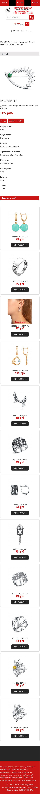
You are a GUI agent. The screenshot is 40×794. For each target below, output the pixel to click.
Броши (31, 42)
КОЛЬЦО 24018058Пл (20, 638)
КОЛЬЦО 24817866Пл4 (19, 683)
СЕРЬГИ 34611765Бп (20, 237)
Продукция (23, 42)
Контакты (35, 2)
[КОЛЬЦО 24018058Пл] (20, 623)
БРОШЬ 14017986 (20, 549)
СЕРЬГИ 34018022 (20, 504)
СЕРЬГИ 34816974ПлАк (20, 326)
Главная (14, 42)
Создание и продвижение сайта (14, 787)
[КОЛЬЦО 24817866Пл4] (20, 668)
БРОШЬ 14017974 (20, 415)
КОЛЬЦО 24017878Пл (20, 594)
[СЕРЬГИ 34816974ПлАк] (20, 311)
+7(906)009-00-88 (22, 31)
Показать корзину (27, 24)
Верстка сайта (12, 790)
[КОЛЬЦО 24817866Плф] (20, 713)
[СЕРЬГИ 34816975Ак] (20, 356)
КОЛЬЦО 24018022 (20, 460)
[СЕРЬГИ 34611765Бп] (20, 222)
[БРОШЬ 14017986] (20, 534)
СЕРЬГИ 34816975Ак (20, 371)
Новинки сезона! (9, 198)
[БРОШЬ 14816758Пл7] (20, 78)
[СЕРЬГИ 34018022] (20, 490)
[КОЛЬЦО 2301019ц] (20, 266)
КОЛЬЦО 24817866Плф (20, 728)
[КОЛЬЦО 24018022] (20, 445)
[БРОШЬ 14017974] (20, 400)
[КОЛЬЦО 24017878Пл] (20, 579)
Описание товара (29, 230)
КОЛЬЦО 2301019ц (20, 281)
